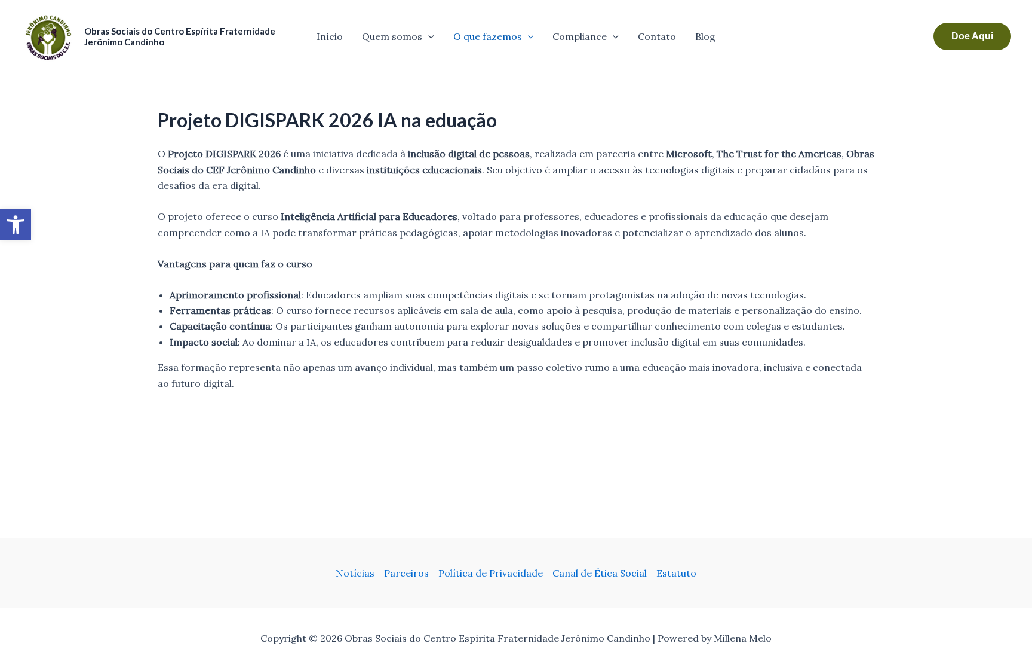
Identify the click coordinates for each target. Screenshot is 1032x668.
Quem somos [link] (392, 36)
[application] (428, 36)
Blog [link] (705, 36)
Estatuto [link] (676, 573)
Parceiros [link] (406, 573)
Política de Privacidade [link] (490, 573)
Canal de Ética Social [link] (599, 573)
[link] (15, 224)
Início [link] (330, 36)
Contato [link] (657, 36)
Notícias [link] (355, 573)
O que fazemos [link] (487, 36)
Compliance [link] (579, 36)
